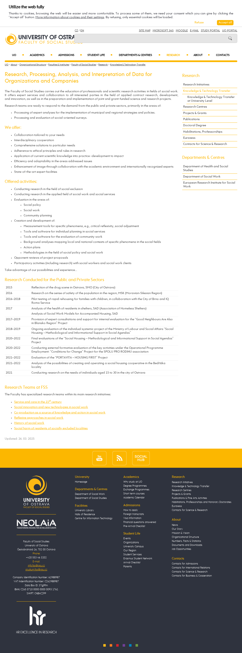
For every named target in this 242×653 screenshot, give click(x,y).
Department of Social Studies (91, 498)
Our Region (129, 550)
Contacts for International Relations (191, 567)
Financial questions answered (139, 522)
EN (82, 30)
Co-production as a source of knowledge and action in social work (59, 412)
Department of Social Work (201, 176)
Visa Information (132, 518)
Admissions (70, 55)
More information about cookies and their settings (69, 17)
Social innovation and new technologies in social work (51, 407)
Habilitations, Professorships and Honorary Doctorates (201, 502)
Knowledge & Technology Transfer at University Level (211, 99)
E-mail (194, 30)
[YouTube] (99, 458)
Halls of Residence (85, 514)
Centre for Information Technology (93, 518)
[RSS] (119, 458)
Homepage (81, 481)
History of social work (29, 423)
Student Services (132, 554)
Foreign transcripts (133, 514)
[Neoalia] (36, 524)
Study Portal (210, 30)
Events (127, 538)
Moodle (182, 30)
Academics (41, 55)
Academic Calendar (134, 497)
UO (18, 55)
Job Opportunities (181, 549)
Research (177, 55)
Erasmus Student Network (137, 558)
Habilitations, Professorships (202, 131)
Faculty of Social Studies (83, 64)
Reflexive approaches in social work (38, 417)
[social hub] (141, 458)
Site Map (145, 30)
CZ (76, 30)
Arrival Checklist (131, 562)
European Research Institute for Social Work (209, 184)
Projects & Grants (195, 113)
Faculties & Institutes (58, 64)
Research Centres (195, 106)
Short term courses (134, 493)
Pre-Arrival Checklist (134, 526)
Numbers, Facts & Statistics (186, 541)
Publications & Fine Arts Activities (189, 498)
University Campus (133, 546)
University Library (84, 510)
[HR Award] (36, 619)
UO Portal (229, 30)
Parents (127, 566)
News (175, 525)
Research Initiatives (196, 84)
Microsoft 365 (163, 30)
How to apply (130, 510)
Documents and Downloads (187, 545)
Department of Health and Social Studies (205, 168)
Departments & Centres (139, 55)
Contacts (222, 55)
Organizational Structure (32, 64)
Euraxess (189, 137)
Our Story (177, 529)
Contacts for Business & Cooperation (192, 575)
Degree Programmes (135, 485)
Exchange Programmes (136, 489)
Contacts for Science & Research (205, 144)
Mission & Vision (181, 533)
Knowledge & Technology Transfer (128, 64)
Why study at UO (132, 481)
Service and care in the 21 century (38, 402)
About (202, 55)
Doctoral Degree (194, 125)
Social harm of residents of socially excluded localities (51, 428)
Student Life (99, 55)
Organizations (131, 542)
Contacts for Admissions (185, 563)
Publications (191, 119)
